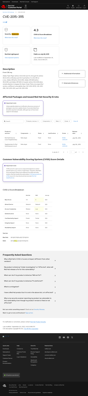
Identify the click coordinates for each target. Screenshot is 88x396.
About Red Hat (12, 385)
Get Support (34, 1)
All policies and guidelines (34, 392)
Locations (30, 385)
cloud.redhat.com (49, 358)
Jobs (19, 385)
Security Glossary (39, 309)
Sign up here (29, 313)
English (73, 7)
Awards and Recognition (34, 361)
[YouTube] (64, 338)
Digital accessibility (47, 392)
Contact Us (20, 349)
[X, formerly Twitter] (72, 338)
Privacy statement (13, 392)
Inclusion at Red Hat (59, 385)
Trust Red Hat (34, 349)
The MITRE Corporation (31, 329)
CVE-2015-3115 (21, 12)
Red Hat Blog (49, 385)
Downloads (15, 1)
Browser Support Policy (35, 352)
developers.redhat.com (51, 352)
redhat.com (48, 349)
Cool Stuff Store (13, 387)
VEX (4, 22)
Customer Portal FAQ (21, 352)
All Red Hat (78, 7)
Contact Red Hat (39, 385)
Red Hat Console (24, 1)
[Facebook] (68, 338)
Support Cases (7, 355)
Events (24, 385)
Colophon (33, 365)
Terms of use (23, 392)
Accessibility (34, 357)
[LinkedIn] (60, 338)
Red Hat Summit (23, 387)
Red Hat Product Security (38, 322)
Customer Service (7, 358)
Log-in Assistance (21, 357)
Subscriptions (6, 1)
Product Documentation (7, 362)
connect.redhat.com (50, 355)
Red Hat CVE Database (8, 12)
